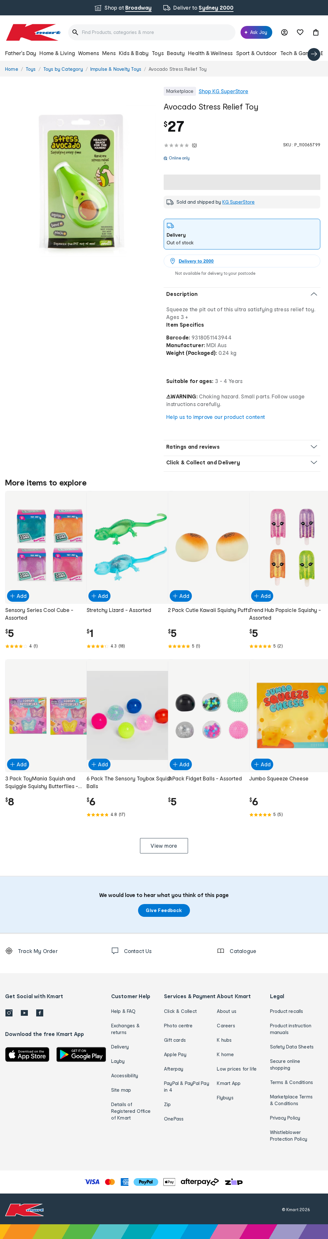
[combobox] (151, 32)
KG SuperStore (238, 202)
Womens (88, 53)
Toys (158, 53)
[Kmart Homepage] (33, 32)
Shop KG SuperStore (223, 91)
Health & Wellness (210, 53)
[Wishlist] (300, 32)
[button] (316, 32)
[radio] (80, 181)
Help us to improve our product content (215, 417)
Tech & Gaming (299, 53)
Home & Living (57, 53)
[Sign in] (284, 32)
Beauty (176, 53)
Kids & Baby (134, 53)
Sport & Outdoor (256, 53)
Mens (109, 53)
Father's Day (20, 53)
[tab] (242, 234)
